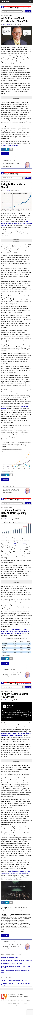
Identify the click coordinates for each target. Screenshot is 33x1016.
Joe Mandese (6, 24)
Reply (2, 931)
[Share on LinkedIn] (7, 149)
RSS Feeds (19, 996)
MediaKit (20, 994)
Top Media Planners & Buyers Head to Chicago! (14, 980)
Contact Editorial (12, 996)
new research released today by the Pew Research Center (16, 223)
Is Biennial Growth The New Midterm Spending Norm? (16, 960)
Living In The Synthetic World (9, 957)
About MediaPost (12, 994)
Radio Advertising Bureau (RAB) (16, 544)
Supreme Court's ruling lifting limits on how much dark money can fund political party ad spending (15, 631)
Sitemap (26, 996)
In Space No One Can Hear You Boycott (12, 963)
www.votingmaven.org (10, 145)
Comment (5, 154)
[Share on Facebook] (3, 149)
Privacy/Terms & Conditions (15, 998)
